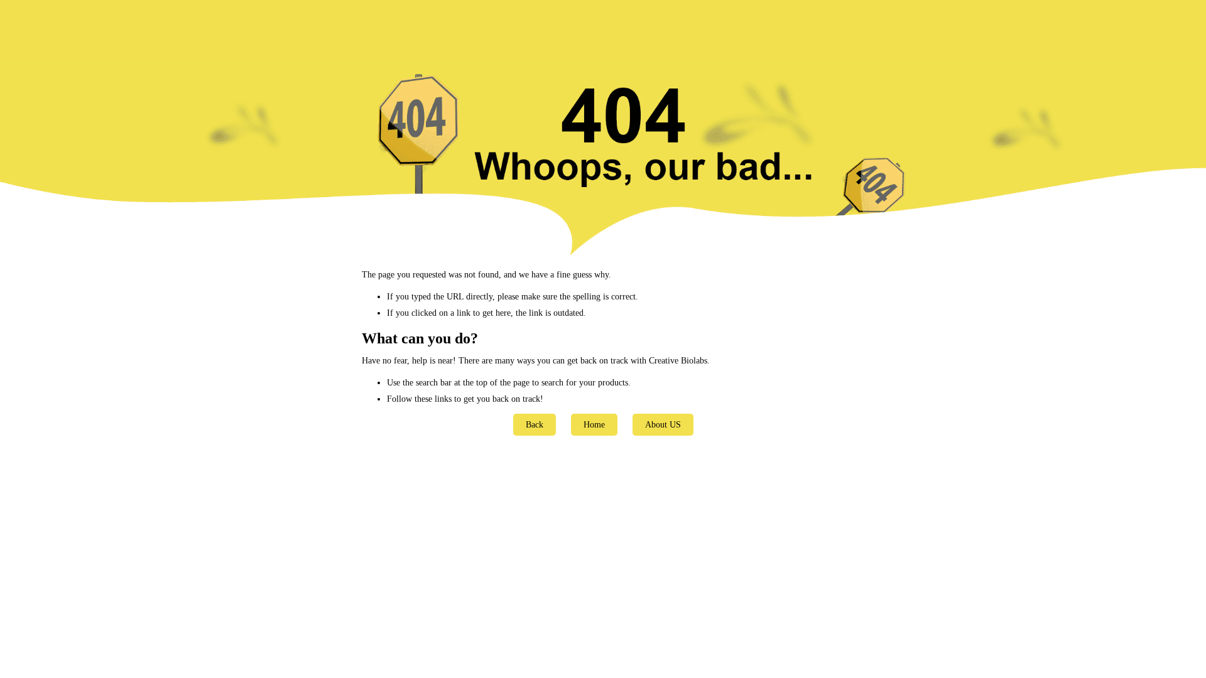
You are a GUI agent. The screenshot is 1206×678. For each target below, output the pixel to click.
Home (594, 424)
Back (534, 424)
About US (663, 424)
